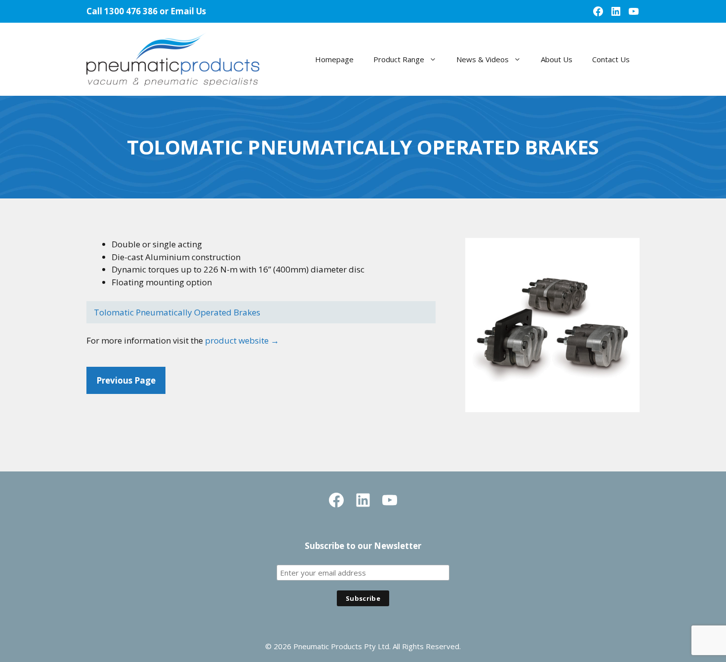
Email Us (188, 11)
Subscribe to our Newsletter (363, 545)
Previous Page (126, 380)
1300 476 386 (131, 11)
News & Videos (482, 59)
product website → (242, 340)
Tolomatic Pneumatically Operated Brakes (177, 312)
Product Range (398, 59)
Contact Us (611, 59)
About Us (556, 59)
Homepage (334, 59)
